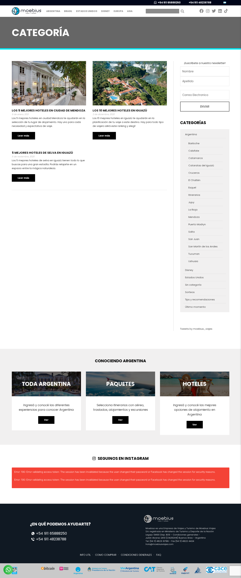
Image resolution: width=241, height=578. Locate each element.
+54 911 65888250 (169, 2)
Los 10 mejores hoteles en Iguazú (120, 110)
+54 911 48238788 (200, 2)
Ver (46, 420)
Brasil (68, 11)
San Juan (193, 239)
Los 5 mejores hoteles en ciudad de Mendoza (48, 110)
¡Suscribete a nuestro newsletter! (205, 63)
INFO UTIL (85, 555)
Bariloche (194, 143)
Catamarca (195, 158)
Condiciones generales (185, 534)
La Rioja (192, 209)
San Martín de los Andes (203, 246)
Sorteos (190, 292)
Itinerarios (194, 195)
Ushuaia (193, 261)
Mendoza (194, 217)
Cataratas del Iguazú (201, 165)
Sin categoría (193, 284)
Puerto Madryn (197, 224)
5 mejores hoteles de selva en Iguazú (42, 153)
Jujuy (191, 202)
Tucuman (194, 254)
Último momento (195, 307)
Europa (118, 11)
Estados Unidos (86, 11)
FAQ (158, 555)
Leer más (23, 135)
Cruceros (194, 172)
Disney (105, 11)
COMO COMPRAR (105, 555)
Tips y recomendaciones (200, 299)
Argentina (53, 11)
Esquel (192, 187)
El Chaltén (194, 180)
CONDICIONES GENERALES (136, 555)
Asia (129, 11)
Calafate (193, 150)
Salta (191, 231)
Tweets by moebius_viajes (196, 328)
